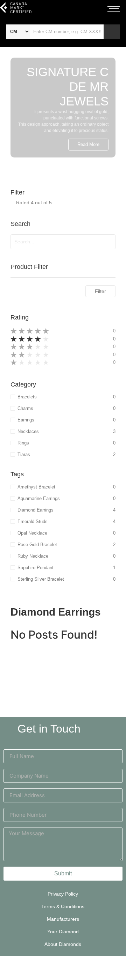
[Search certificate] (112, 31)
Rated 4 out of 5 (34, 202)
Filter (100, 291)
